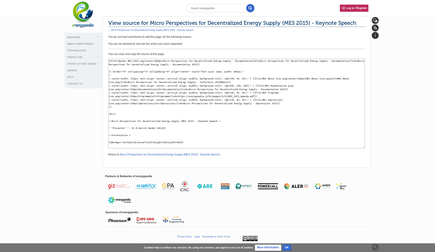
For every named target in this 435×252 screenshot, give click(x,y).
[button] (268, 248)
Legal (197, 236)
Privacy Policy (184, 236)
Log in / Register (356, 8)
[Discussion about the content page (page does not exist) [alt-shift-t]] (375, 20)
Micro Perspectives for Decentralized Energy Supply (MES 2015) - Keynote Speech (152, 30)
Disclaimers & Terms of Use (216, 236)
